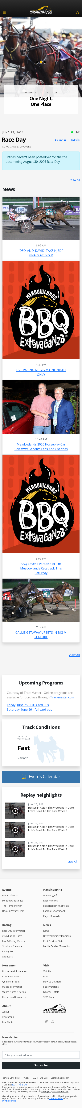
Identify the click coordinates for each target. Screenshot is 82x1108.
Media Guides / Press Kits (56, 946)
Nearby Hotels (51, 992)
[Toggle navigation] (4, 13)
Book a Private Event (13, 911)
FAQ (34, 1078)
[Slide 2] (41, 62)
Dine (45, 976)
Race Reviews (50, 900)
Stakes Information (12, 986)
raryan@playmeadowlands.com (54, 1091)
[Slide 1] (37, 62)
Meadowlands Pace (12, 900)
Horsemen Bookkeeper (15, 997)
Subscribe (41, 1065)
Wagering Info (50, 895)
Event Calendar (10, 895)
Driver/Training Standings (57, 936)
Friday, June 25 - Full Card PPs (28, 705)
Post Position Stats (53, 941)
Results (75, 139)
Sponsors (7, 956)
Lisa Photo (8, 1022)
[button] (77, 12)
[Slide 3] (44, 62)
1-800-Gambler (56, 1098)
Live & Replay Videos (13, 941)
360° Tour (48, 997)
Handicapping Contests (56, 905)
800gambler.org (9, 1100)
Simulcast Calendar (12, 946)
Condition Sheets (11, 976)
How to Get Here (52, 981)
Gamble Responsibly (60, 1078)
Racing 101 (8, 951)
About (5, 1011)
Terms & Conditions (10, 1078)
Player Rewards (51, 916)
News (46, 930)
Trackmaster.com (62, 697)
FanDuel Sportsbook (54, 911)
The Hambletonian (12, 905)
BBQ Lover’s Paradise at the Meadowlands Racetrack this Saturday (41, 568)
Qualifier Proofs (10, 981)
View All (75, 179)
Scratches (60, 139)
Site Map (43, 1078)
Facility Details (51, 986)
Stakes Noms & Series (14, 992)
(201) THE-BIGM (19, 1084)
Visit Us (47, 971)
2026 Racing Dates (12, 936)
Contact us (8, 1017)
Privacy (26, 1078)
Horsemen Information (14, 971)
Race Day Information (14, 930)
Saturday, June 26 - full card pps (29, 709)
